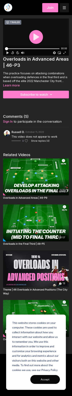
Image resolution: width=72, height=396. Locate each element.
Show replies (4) (40, 140)
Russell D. (18, 132)
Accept (45, 379)
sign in (8, 121)
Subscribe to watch (34, 94)
